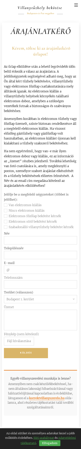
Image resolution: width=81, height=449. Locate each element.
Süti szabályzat (43, 438)
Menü (76, 5)
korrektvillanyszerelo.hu (46, 398)
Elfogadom (49, 443)
